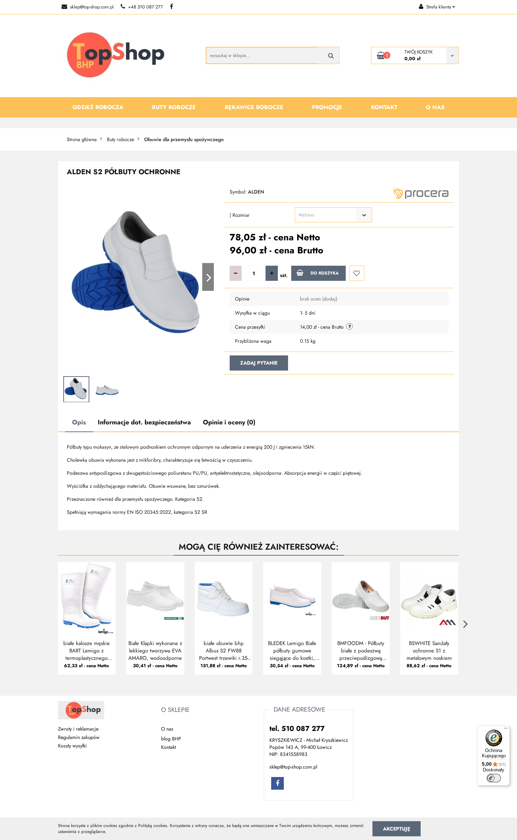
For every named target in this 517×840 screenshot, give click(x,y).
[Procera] (420, 192)
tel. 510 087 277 (297, 729)
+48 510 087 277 (145, 7)
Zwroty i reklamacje (78, 728)
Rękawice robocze (254, 107)
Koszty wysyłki (72, 745)
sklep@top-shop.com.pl (92, 7)
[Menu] (506, 730)
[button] (175, 710)
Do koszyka (325, 273)
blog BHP (171, 738)
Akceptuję (396, 828)
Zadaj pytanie (258, 362)
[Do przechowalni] (356, 273)
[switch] (494, 778)
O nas (435, 107)
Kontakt (384, 107)
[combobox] (333, 214)
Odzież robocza (97, 107)
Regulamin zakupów (79, 737)
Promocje (327, 107)
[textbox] (327, 215)
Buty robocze (174, 107)
